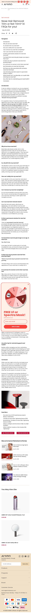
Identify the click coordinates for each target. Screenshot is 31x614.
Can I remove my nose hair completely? (13, 49)
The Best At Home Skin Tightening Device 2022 (15, 418)
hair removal (5, 17)
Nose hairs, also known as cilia (9, 149)
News (6, 8)
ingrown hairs (21, 180)
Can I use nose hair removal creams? (13, 51)
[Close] (28, 284)
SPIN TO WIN (15, 327)
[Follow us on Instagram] (22, 556)
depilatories (5, 206)
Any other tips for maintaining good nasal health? (16, 79)
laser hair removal (14, 224)
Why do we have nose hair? (10, 43)
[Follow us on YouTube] (25, 556)
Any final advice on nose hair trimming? (13, 66)
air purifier (20, 353)
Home (2, 8)
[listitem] (6, 33)
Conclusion (6, 81)
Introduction (6, 41)
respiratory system (15, 152)
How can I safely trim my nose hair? (12, 47)
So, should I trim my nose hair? (11, 45)
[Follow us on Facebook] (19, 556)
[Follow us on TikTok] (28, 556)
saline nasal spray (19, 352)
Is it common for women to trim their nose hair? (16, 64)
